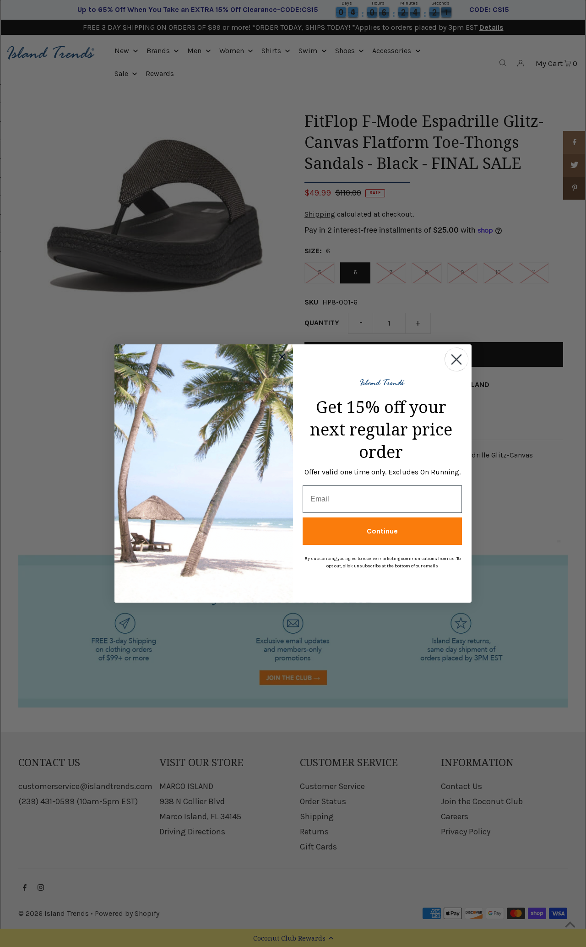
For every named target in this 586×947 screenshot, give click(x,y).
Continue (382, 531)
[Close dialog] (456, 359)
